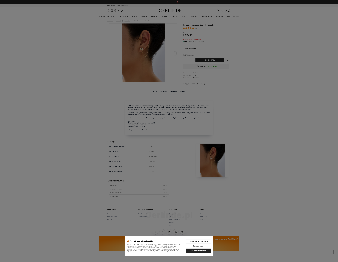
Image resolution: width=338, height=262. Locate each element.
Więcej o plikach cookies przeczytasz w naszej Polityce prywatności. (156, 251)
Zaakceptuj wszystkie (198, 251)
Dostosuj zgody (198, 246)
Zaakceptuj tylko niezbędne (198, 241)
